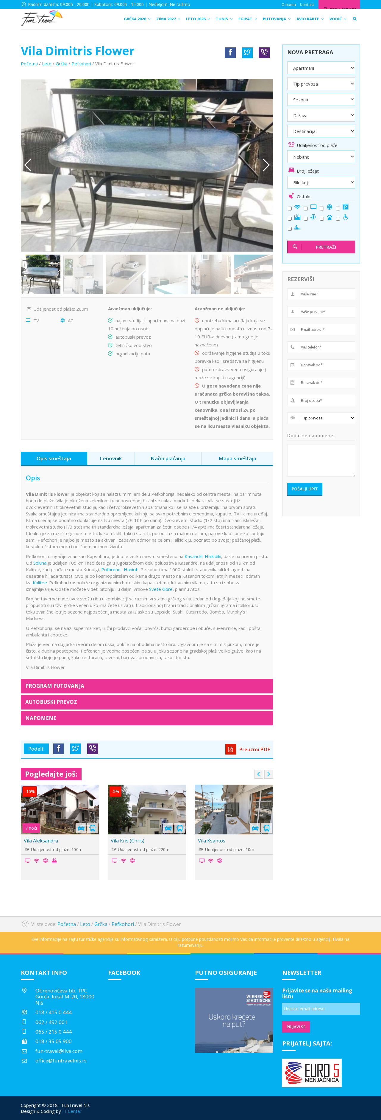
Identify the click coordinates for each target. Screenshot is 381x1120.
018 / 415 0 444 (53, 1012)
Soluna (39, 563)
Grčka (61, 63)
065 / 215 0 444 (53, 1031)
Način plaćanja (168, 458)
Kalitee (40, 582)
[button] (266, 165)
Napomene (40, 718)
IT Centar (72, 1111)
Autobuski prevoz (51, 701)
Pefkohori (81, 63)
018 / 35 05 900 (53, 1041)
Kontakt (307, 4)
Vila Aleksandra (41, 840)
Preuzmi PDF (254, 749)
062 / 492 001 (51, 1022)
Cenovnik (111, 458)
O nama (289, 4)
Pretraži (326, 247)
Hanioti (131, 569)
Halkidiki (213, 556)
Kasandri (193, 556)
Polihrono (111, 569)
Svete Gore (161, 589)
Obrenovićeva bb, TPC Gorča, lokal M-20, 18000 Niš (64, 996)
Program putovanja (54, 685)
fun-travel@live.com (58, 1051)
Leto (46, 63)
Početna (29, 63)
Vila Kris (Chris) (127, 840)
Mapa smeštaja (237, 458)
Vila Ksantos (211, 840)
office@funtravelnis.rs (61, 1060)
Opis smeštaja (54, 458)
